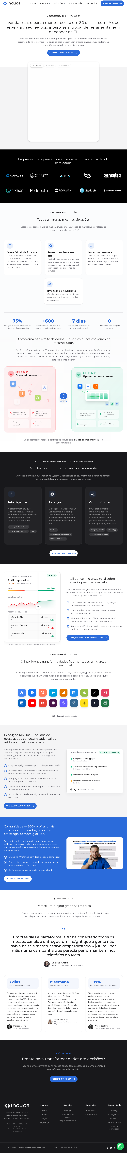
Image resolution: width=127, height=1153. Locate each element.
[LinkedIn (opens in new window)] (111, 1148)
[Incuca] (11, 3)
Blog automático (66, 1121)
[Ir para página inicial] (17, 1106)
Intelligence (113, 1114)
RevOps (44, 3)
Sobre (44, 1114)
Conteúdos (91, 1110)
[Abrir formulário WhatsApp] (120, 1146)
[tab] (36, 66)
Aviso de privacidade (114, 1127)
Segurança (44, 1122)
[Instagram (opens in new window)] (107, 1148)
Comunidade (75, 3)
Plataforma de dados (68, 1115)
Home (33, 3)
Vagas (44, 1118)
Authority (113, 1110)
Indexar (113, 1118)
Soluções (58, 3)
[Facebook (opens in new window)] (114, 1148)
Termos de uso (114, 1122)
